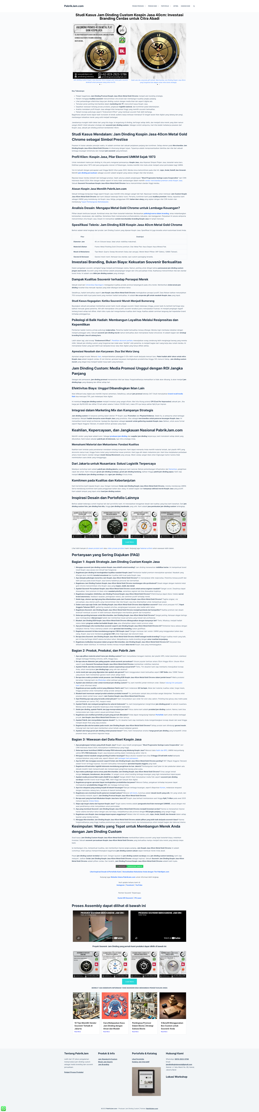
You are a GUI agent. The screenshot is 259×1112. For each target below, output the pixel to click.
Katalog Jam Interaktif (140, 1062)
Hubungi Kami (185, 6)
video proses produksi (116, 548)
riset (99, 356)
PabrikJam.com (74, 5)
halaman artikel (146, 548)
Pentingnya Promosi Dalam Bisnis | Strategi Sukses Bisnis (142, 1026)
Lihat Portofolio (138, 1059)
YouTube (138, 885)
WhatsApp (102, 680)
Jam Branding (103, 1064)
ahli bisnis (133, 793)
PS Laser (138, 898)
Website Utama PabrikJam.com (123, 877)
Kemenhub (173, 469)
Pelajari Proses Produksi (73, 1072)
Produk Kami (152, 6)
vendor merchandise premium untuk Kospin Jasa (163, 180)
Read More (77, 1031)
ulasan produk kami (95, 548)
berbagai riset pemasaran (128, 758)
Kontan (162, 788)
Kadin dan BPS (161, 750)
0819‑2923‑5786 (182, 1059)
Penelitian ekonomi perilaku (122, 340)
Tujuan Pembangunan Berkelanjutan (94, 202)
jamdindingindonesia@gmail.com (179, 1064)
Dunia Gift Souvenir (125, 898)
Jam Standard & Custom (107, 1059)
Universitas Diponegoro (95, 285)
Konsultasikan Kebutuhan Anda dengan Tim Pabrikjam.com (146, 872)
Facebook (130, 885)
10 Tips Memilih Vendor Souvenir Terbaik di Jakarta (85, 1026)
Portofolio (165, 6)
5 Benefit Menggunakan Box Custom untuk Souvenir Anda (172, 1026)
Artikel (175, 6)
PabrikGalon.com (152, 1108)
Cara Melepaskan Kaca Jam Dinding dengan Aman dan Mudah (114, 1026)
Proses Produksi (138, 6)
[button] (75, 53)
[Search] (194, 6)
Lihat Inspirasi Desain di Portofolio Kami (105, 872)
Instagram (121, 885)
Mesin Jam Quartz (105, 1062)
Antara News (94, 801)
